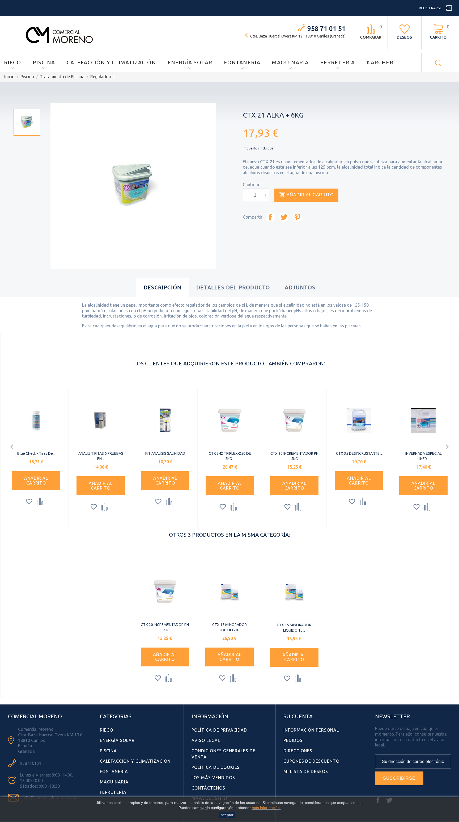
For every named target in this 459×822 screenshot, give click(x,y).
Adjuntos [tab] (300, 287)
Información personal (311, 730)
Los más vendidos (213, 777)
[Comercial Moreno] (59, 34)
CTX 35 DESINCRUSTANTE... (359, 453)
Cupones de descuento (311, 761)
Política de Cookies (216, 767)
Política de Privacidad (219, 730)
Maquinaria (290, 62)
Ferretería (113, 792)
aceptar (227, 815)
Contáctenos (208, 788)
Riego (12, 62)
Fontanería (242, 62)
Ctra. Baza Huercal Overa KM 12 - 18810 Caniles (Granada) (298, 36)
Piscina (44, 62)
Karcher (380, 62)
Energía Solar (190, 62)
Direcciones (298, 750)
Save (297, 217)
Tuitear (283, 217)
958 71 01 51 (326, 28)
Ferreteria (337, 62)
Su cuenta (298, 716)
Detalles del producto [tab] (233, 287)
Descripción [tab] (162, 287)
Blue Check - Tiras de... (36, 453)
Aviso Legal (206, 740)
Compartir (270, 217)
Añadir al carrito (306, 194)
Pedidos (293, 740)
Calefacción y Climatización (111, 62)
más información (266, 808)
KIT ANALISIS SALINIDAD (165, 453)
